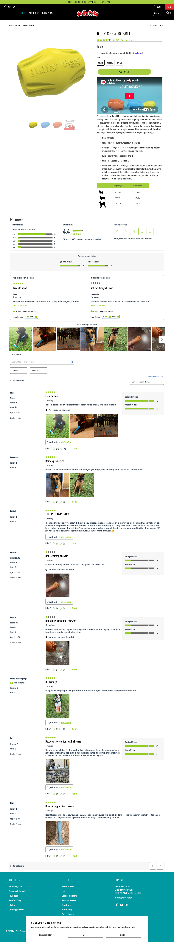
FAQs (63, 890)
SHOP (22, 12)
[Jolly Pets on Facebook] (4, 6)
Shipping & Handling (69, 895)
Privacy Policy (67, 909)
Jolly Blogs (12, 904)
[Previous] (13, 72)
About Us (33, 12)
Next (161, 25)
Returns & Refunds (69, 900)
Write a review (126, 40)
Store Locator (67, 904)
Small (100, 62)
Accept (85, 934)
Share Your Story (15, 900)
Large (119, 62)
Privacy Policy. (130, 926)
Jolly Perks (47, 12)
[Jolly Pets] (88, 15)
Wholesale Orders (68, 886)
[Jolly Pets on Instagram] (13, 6)
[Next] (89, 72)
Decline (123, 934)
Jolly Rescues (13, 895)
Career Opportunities (16, 909)
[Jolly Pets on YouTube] (9, 6)
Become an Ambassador (17, 890)
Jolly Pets (15, 930)
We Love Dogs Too (15, 886)
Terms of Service (68, 914)
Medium (110, 62)
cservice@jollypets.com (123, 897)
